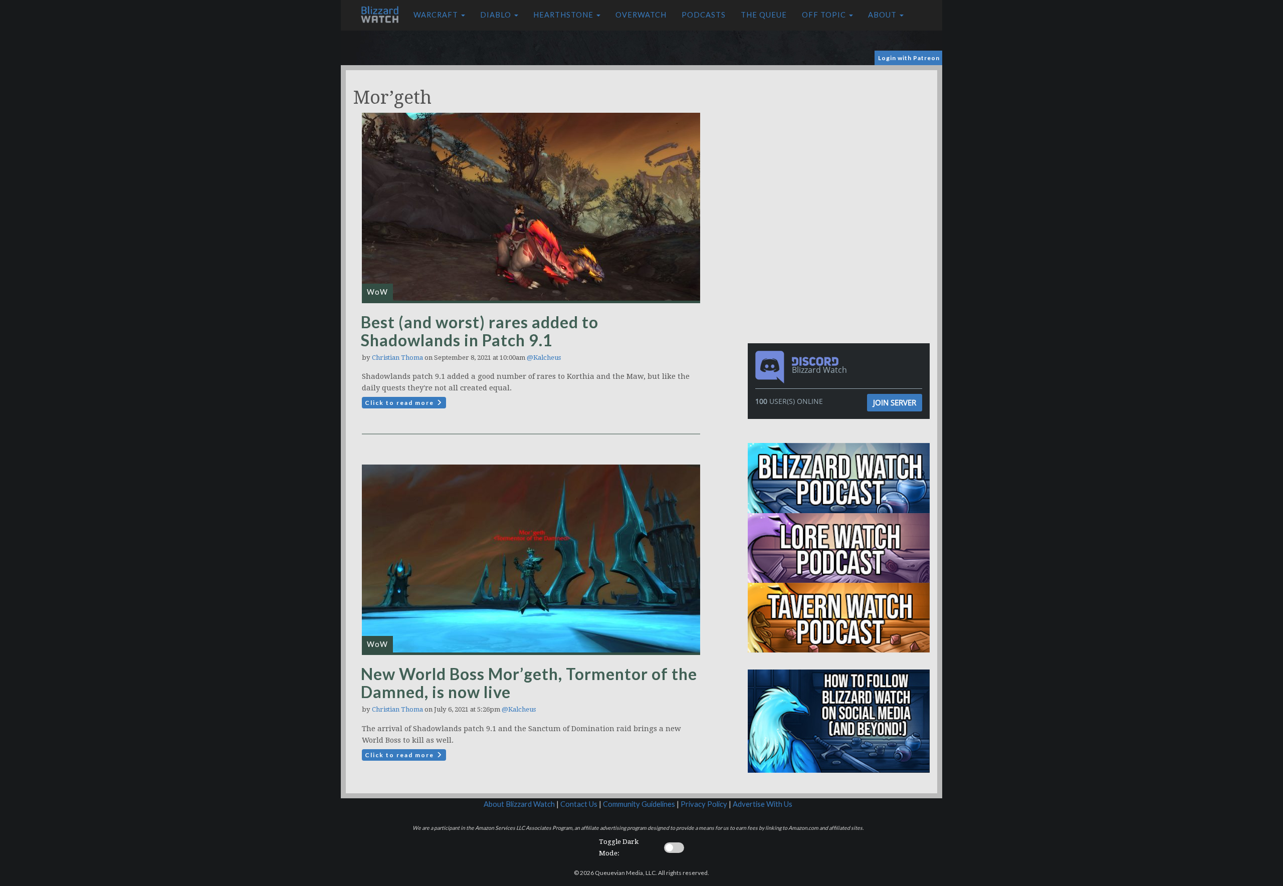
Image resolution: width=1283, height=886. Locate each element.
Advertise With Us (762, 804)
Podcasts (704, 15)
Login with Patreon (909, 58)
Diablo (496, 15)
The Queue (764, 15)
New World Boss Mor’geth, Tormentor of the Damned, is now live (529, 683)
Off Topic (825, 15)
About (883, 15)
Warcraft (436, 15)
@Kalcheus (544, 357)
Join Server (894, 402)
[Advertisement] (841, 140)
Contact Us (578, 804)
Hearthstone (564, 15)
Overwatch (641, 15)
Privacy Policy (704, 804)
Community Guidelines (639, 804)
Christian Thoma (397, 357)
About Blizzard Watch (519, 804)
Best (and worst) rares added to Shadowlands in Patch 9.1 (479, 331)
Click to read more (400, 402)
